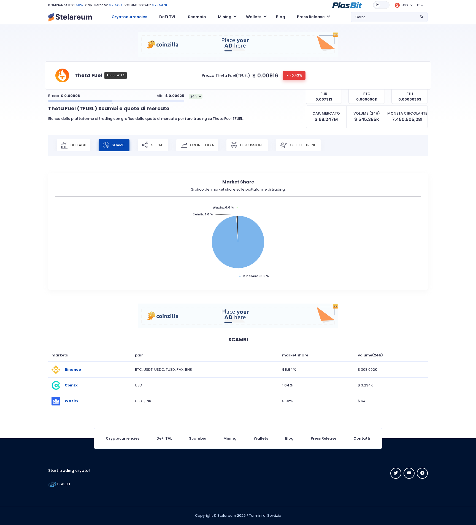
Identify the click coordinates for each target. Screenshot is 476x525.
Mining (230, 438)
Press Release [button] (311, 17)
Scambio (197, 17)
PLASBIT (63, 484)
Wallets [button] (253, 17)
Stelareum (226, 515)
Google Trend (303, 144)
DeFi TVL (167, 17)
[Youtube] (409, 473)
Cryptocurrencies (129, 17)
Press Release (323, 438)
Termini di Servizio (265, 515)
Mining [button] (224, 17)
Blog (280, 17)
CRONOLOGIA (201, 144)
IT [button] (418, 5)
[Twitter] (395, 473)
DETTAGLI (78, 144)
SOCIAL (157, 144)
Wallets (261, 438)
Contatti (361, 438)
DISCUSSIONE (251, 144)
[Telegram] (422, 473)
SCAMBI (118, 144)
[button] (347, 4)
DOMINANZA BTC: (61, 5)
